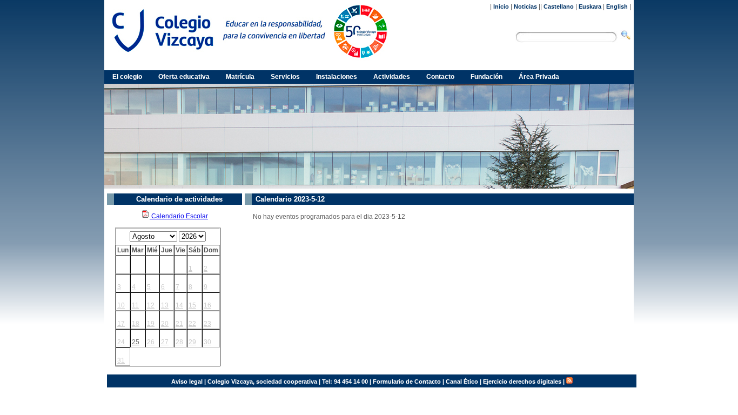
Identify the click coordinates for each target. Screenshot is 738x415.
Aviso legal (187, 381)
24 (121, 342)
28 (179, 342)
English (617, 6)
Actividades (391, 77)
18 (135, 323)
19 (151, 323)
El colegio (127, 77)
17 (121, 323)
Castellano (559, 6)
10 (121, 305)
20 (165, 323)
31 (121, 360)
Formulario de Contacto (407, 381)
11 (135, 305)
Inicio (501, 6)
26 (151, 342)
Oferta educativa (184, 77)
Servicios (285, 77)
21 (179, 323)
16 (207, 305)
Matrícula (240, 77)
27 (165, 342)
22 (192, 323)
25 (135, 342)
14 (179, 305)
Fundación (486, 77)
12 (151, 305)
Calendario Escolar (179, 216)
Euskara (590, 6)
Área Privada (539, 77)
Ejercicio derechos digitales (522, 381)
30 (207, 342)
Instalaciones (336, 77)
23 (207, 323)
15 (192, 305)
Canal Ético (462, 381)
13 (165, 305)
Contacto (440, 77)
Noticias (525, 6)
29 (192, 342)
